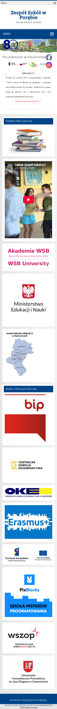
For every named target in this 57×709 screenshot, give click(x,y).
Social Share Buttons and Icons (22, 705)
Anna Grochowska (36, 57)
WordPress (27, 700)
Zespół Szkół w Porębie (28, 14)
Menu (4, 3)
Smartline (42, 700)
